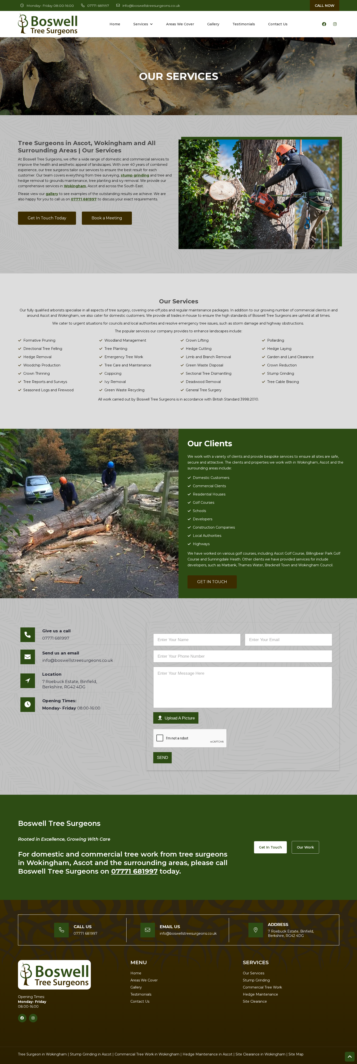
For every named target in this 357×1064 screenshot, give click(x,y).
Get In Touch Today (47, 218)
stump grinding (135, 175)
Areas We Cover (180, 24)
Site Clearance (255, 1001)
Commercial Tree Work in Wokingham (147, 1054)
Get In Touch (270, 847)
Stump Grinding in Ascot (90, 1054)
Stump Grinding (256, 980)
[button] (143, 24)
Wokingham (75, 186)
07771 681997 (98, 5)
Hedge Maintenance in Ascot (207, 1054)
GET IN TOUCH (212, 581)
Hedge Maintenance (260, 994)
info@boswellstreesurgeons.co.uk (151, 5)
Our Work (305, 847)
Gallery (213, 24)
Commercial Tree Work (262, 987)
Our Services (253, 973)
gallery (52, 194)
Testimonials (243, 24)
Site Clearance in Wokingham (260, 1054)
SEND (162, 757)
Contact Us (278, 24)
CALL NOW (324, 5)
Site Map (296, 1054)
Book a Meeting (107, 218)
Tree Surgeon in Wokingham (42, 1054)
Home (115, 24)
